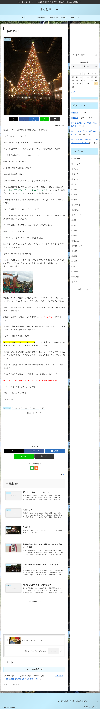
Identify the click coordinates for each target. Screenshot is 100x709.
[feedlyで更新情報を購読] (32, 468)
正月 (43, 408)
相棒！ (75, 113)
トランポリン (35, 408)
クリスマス (17, 408)
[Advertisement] (34, 428)
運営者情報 (64, 701)
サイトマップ (94, 701)
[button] (55, 119)
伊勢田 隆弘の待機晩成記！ (79, 701)
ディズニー (26, 408)
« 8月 (73, 92)
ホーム (57, 701)
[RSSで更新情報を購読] (36, 468)
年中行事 (8, 408)
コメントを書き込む (34, 669)
